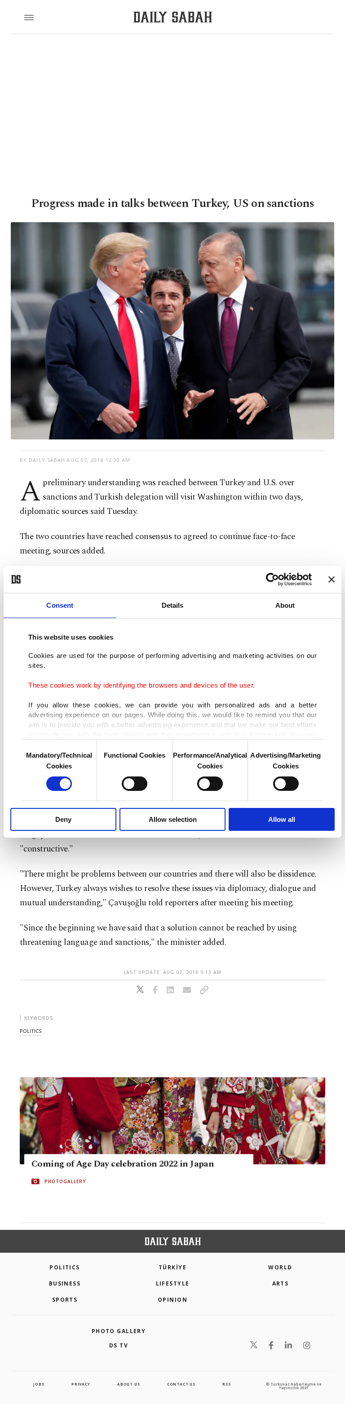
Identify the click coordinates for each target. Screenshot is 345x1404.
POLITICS (64, 1267)
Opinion (172, 1299)
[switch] (134, 784)
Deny (63, 819)
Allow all (281, 819)
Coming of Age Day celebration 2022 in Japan (122, 1164)
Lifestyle (173, 1283)
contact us (181, 1384)
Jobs (38, 1384)
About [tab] (285, 605)
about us (128, 1384)
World (280, 1267)
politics (30, 1030)
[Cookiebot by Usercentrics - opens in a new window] (272, 579)
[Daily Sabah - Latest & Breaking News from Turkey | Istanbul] (172, 17)
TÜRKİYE (172, 1267)
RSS (226, 1384)
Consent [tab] (59, 605)
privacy (80, 1384)
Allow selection (173, 819)
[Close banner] (331, 579)
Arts (280, 1283)
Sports (65, 1299)
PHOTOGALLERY (65, 1181)
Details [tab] (173, 605)
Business (65, 1283)
